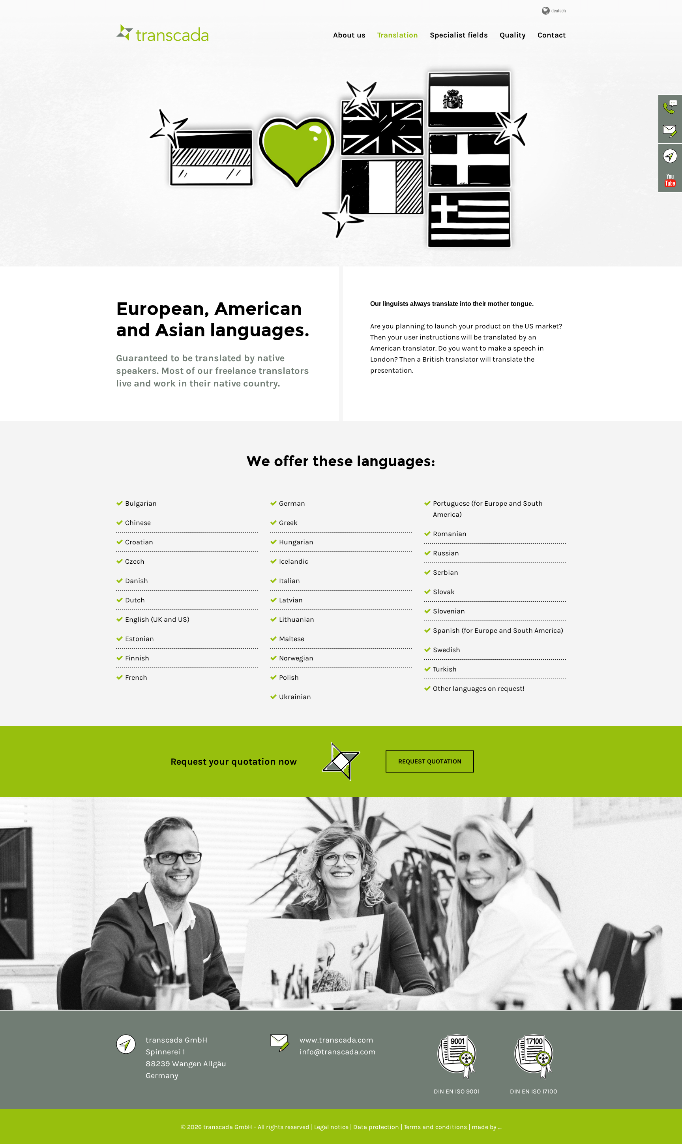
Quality (513, 35)
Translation (397, 35)
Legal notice (332, 1127)
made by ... (487, 1127)
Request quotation (429, 761)
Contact (552, 35)
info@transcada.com (338, 1051)
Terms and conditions (435, 1127)
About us (349, 35)
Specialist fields (459, 35)
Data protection (376, 1127)
